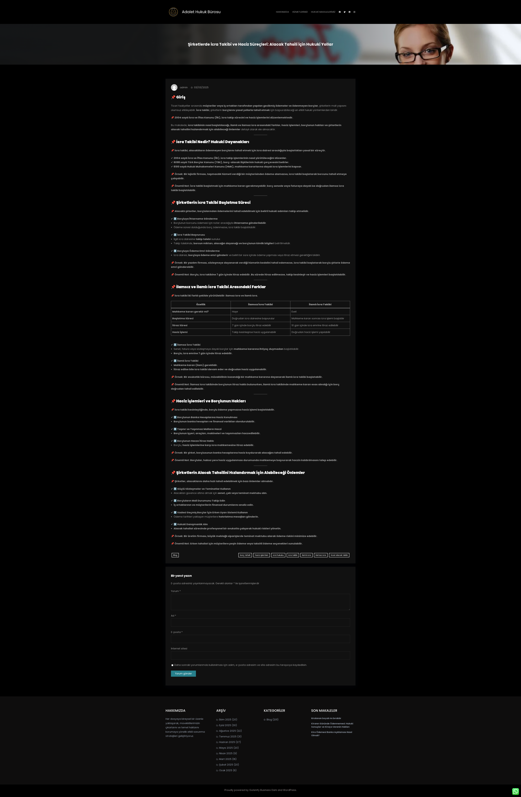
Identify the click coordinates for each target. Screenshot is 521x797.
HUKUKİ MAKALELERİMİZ (323, 11)
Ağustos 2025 (227, 730)
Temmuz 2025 (227, 736)
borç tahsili (245, 555)
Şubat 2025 (226, 764)
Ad (173, 615)
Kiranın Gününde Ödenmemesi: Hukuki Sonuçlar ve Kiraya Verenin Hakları (332, 725)
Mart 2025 (225, 759)
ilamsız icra (321, 555)
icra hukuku (278, 555)
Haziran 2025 (227, 742)
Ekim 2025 (225, 719)
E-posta (177, 632)
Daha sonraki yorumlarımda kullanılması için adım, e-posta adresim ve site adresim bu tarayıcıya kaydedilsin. (240, 665)
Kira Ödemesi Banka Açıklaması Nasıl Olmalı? (331, 734)
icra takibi (292, 555)
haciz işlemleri (261, 555)
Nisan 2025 (226, 753)
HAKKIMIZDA (282, 11)
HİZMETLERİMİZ (300, 11)
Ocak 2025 (225, 770)
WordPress (289, 790)
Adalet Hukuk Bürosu (201, 12)
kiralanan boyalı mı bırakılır (326, 718)
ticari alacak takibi (339, 555)
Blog (175, 555)
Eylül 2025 (225, 725)
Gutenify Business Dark (263, 790)
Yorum (176, 591)
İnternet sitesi (179, 648)
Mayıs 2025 (226, 747)
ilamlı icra (306, 555)
